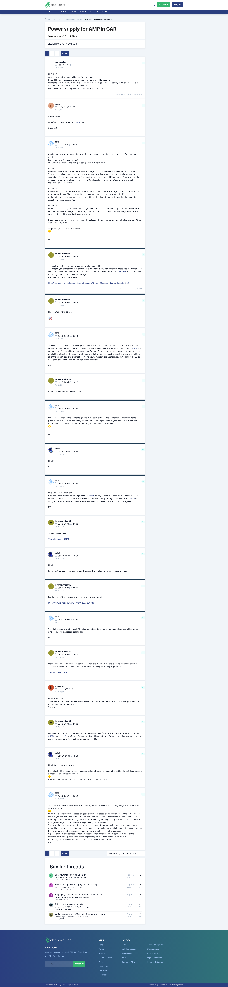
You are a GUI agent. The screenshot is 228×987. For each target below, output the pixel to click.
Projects (102, 953)
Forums (62, 12)
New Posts (71, 44)
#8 (143, 380)
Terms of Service (165, 985)
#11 (143, 481)
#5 (143, 255)
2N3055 (122, 271)
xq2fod (68, 603)
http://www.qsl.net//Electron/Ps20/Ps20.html (71, 603)
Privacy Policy (153, 985)
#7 (143, 334)
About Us (48, 952)
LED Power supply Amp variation (70, 875)
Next (64, 53)
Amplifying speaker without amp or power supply (78, 894)
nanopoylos (55, 36)
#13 (143, 554)
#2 (143, 63)
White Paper (103, 966)
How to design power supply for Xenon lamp (76, 884)
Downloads (103, 970)
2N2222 (52, 736)
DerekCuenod (59, 877)
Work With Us (70, 952)
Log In (177, 5)
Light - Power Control (155, 958)
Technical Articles (105, 958)
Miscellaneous (127, 953)
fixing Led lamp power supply (69, 904)
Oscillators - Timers (129, 962)
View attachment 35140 (58, 539)
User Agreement (177, 985)
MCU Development (129, 949)
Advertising (82, 952)
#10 (143, 450)
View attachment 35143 (58, 672)
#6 (143, 300)
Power (124, 958)
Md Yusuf (58, 887)
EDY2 (57, 104)
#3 (143, 105)
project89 (77, 122)
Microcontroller (153, 949)
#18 (143, 722)
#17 (143, 687)
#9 (143, 406)
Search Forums (56, 44)
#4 (143, 143)
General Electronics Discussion (79, 897)
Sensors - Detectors (155, 962)
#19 (143, 754)
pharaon (58, 907)
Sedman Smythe (60, 917)
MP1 (57, 142)
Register (164, 5)
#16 (143, 652)
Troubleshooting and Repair (80, 907)
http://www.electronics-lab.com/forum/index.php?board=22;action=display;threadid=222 (88, 283)
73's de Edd (67, 889)
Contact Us (58, 952)
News (101, 945)
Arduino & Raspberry (155, 945)
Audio (124, 945)
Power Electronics (81, 877)
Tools (73, 12)
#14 (143, 586)
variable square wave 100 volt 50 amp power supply (80, 914)
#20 (143, 794)
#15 (143, 618)
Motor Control (152, 953)
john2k (57, 897)
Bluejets (67, 879)
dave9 (66, 899)
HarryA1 (67, 919)
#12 (143, 522)
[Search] (154, 5)
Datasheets (101, 12)
